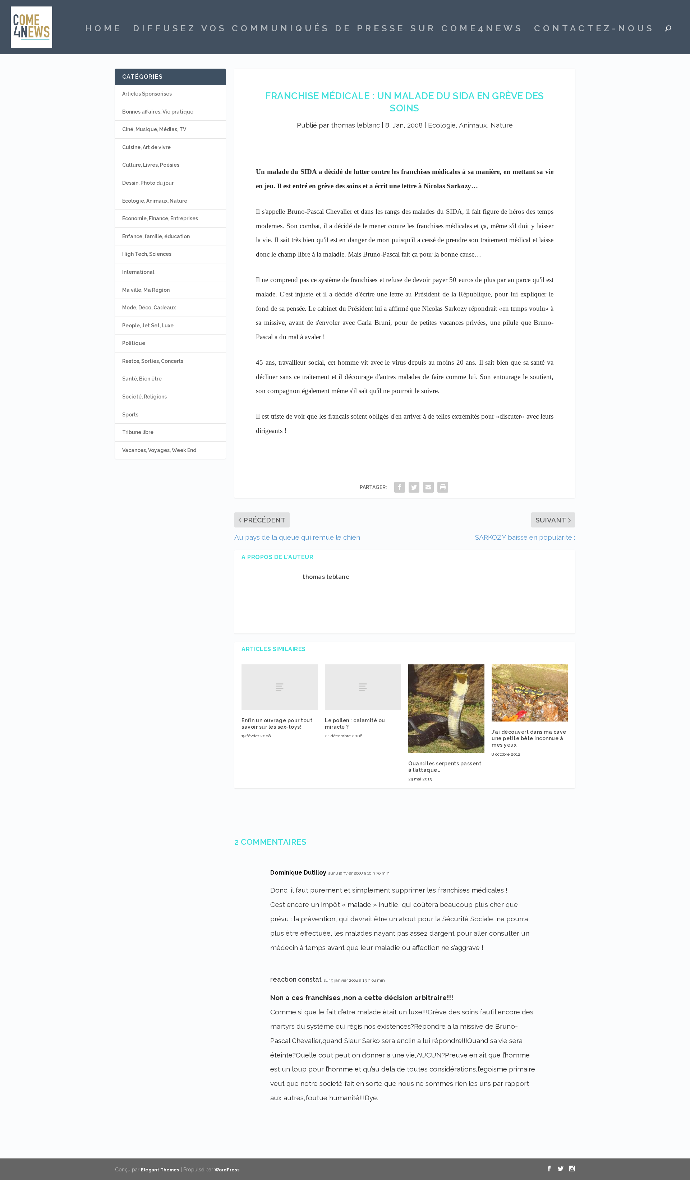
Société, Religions (144, 397)
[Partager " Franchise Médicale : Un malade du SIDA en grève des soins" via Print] (443, 487)
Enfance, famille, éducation (156, 236)
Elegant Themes (160, 1169)
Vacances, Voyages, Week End (159, 450)
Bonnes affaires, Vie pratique (157, 112)
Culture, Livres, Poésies (150, 165)
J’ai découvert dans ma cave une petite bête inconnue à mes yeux (529, 738)
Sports (130, 415)
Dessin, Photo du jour (148, 183)
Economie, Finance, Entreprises (160, 218)
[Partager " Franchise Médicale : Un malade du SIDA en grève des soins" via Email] (428, 487)
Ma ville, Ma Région (146, 290)
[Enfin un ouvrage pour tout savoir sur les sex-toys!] (280, 687)
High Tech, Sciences (146, 254)
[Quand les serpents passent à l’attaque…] (446, 708)
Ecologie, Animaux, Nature (470, 125)
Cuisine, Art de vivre (146, 147)
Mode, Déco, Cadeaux (149, 307)
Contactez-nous (594, 29)
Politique (133, 343)
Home (103, 29)
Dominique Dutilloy (298, 872)
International (138, 272)
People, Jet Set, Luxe (148, 325)
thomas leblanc (355, 125)
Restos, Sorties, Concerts (152, 361)
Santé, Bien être (142, 379)
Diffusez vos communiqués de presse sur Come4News (328, 29)
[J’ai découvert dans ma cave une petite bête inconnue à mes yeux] (530, 693)
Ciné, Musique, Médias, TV (154, 129)
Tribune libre (137, 432)
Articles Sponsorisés (147, 94)
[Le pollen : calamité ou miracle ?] (363, 687)
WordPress (227, 1169)
